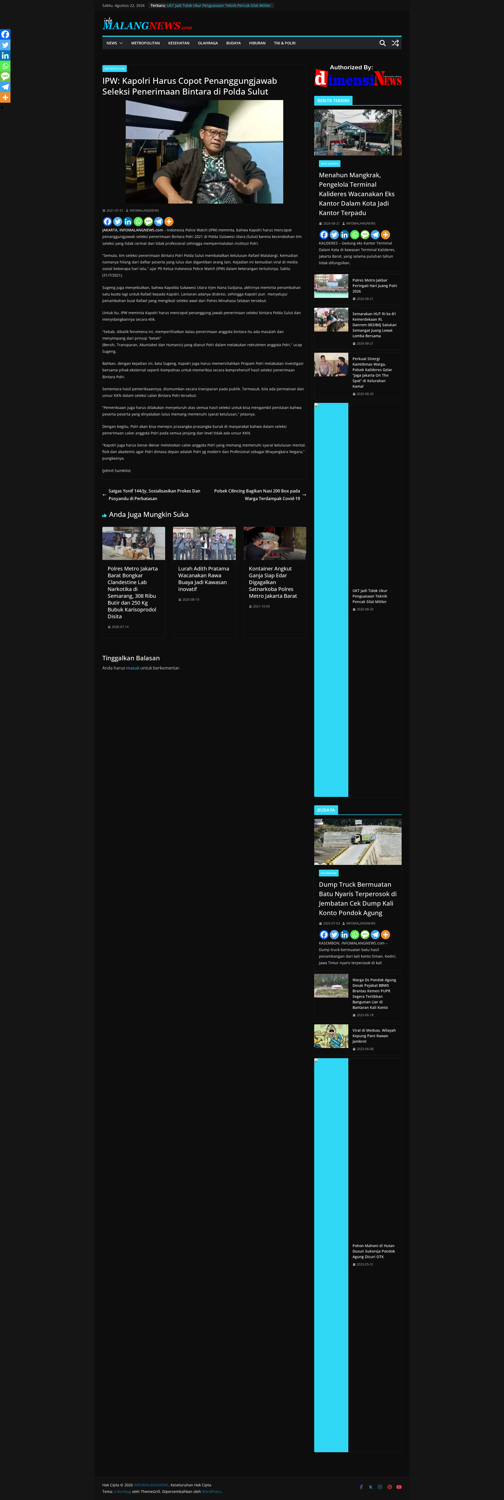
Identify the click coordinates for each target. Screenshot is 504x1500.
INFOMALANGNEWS (144, 210)
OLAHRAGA (208, 42)
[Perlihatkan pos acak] (395, 43)
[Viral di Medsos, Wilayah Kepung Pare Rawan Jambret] (331, 1039)
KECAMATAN (329, 873)
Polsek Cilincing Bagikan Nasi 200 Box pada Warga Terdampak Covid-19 (257, 494)
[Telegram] (158, 221)
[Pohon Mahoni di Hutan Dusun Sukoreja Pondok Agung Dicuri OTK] (331, 1255)
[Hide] (2, 108)
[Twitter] (117, 221)
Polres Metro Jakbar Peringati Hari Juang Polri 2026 (375, 286)
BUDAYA (233, 42)
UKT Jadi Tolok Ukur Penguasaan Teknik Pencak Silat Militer (219, 5)
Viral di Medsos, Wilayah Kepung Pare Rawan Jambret (374, 1036)
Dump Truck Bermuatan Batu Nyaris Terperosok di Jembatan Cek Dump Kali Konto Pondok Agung (358, 898)
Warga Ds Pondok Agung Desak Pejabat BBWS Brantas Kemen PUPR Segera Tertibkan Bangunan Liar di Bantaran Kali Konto (374, 993)
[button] (120, 43)
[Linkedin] (128, 221)
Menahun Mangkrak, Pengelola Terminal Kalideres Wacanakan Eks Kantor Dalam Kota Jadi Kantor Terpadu (357, 193)
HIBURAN (257, 42)
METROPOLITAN (145, 42)
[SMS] (148, 221)
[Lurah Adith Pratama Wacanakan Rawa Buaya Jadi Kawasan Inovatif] (204, 530)
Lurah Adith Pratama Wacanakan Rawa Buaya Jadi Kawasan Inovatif (203, 579)
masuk (132, 668)
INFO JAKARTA (329, 163)
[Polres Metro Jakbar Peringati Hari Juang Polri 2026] (331, 289)
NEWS (112, 42)
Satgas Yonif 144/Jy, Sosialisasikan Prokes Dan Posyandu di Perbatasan (154, 494)
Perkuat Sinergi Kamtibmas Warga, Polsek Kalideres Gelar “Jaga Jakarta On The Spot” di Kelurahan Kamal (372, 372)
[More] (169, 221)
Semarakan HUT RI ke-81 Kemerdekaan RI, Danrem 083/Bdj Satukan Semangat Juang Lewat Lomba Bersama (375, 324)
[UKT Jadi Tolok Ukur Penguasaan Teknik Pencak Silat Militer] (331, 600)
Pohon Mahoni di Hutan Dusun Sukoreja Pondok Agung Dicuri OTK (374, 1251)
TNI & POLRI (285, 42)
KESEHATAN (179, 42)
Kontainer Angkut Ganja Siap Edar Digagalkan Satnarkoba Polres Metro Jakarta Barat (273, 582)
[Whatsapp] (138, 221)
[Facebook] (107, 221)
